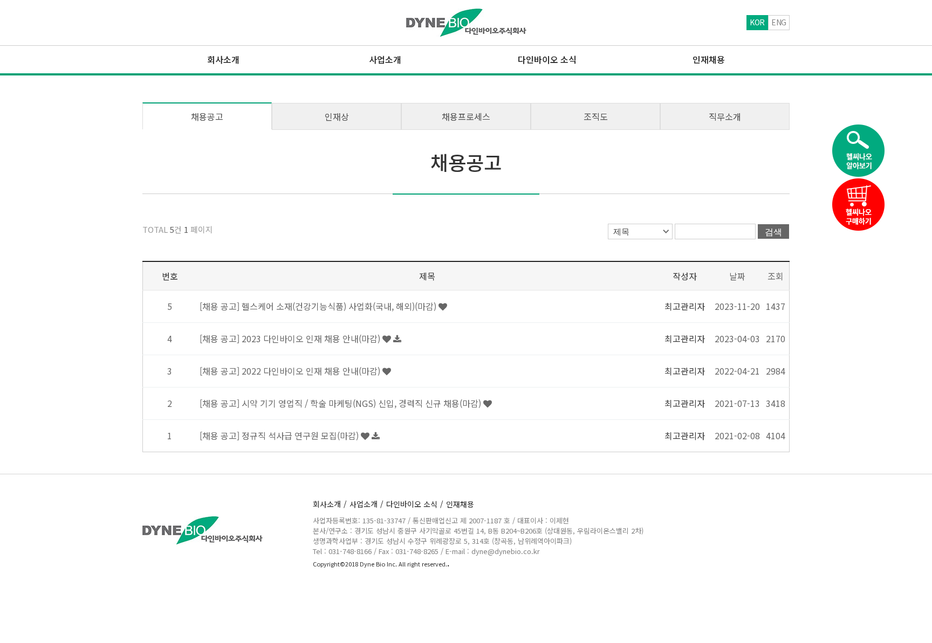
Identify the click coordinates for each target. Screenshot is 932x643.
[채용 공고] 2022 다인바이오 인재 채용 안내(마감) (291, 370)
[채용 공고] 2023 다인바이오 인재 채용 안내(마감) (291, 338)
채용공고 (207, 116)
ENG (778, 22)
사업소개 (366, 504)
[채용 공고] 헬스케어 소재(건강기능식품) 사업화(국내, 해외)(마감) (319, 306)
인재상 (337, 116)
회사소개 (330, 504)
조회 (775, 275)
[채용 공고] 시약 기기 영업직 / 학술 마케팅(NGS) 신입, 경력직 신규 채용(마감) (341, 403)
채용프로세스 (466, 116)
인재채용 (460, 504)
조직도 (596, 116)
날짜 (737, 275)
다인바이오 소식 (414, 504)
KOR (757, 22)
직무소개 (725, 116)
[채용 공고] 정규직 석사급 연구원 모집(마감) (280, 435)
